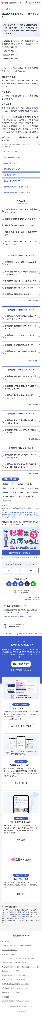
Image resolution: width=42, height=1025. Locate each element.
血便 (21, 492)
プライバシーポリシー (15, 144)
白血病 (20, 484)
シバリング (7, 501)
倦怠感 (35, 492)
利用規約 (4, 144)
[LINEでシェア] (33, 583)
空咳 (22, 488)
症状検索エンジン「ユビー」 (18, 126)
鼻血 (12, 80)
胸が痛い (6, 492)
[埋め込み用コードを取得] (21, 583)
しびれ (20, 496)
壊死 (33, 108)
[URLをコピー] (9, 583)
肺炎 (4, 488)
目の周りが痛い (8, 496)
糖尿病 (6, 55)
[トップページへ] (21, 937)
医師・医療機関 (22, 914)
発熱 (7, 96)
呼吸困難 (14, 96)
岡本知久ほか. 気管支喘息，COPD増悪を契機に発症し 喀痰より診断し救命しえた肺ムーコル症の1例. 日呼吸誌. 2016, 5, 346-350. (20, 515)
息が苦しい (14, 488)
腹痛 (14, 492)
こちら (20, 921)
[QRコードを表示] (15, 583)
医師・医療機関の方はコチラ (21, 670)
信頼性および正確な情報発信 (19, 916)
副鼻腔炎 (29, 484)
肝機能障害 (30, 496)
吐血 (28, 492)
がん (13, 484)
